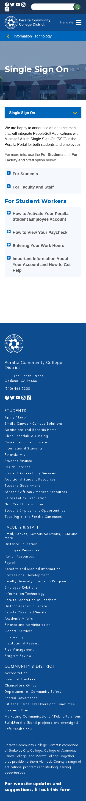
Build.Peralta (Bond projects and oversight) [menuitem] (41, 722)
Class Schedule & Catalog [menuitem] (26, 436)
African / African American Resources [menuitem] (36, 492)
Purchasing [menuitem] (14, 637)
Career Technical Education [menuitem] (27, 442)
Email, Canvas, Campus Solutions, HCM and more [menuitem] (41, 536)
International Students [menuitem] (24, 448)
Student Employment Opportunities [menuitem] (35, 510)
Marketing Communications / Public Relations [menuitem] (43, 716)
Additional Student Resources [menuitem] (30, 479)
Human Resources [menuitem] (19, 556)
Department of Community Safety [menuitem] (33, 691)
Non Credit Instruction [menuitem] (24, 504)
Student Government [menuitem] (22, 485)
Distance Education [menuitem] (21, 544)
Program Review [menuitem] (18, 656)
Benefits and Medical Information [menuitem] (33, 569)
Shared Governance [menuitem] (21, 698)
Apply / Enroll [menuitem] (16, 417)
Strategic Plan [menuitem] (16, 710)
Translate (66, 22)
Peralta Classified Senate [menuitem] (26, 612)
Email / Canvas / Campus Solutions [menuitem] (34, 423)
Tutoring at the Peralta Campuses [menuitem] (33, 516)
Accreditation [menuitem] (16, 673)
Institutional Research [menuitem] (23, 643)
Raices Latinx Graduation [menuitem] (26, 498)
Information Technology (33, 36)
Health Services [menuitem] (18, 467)
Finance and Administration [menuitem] (28, 624)
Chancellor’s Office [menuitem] (21, 685)
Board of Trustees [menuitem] (20, 679)
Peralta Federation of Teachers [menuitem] (31, 600)
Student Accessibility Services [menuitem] (30, 473)
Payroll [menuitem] (10, 562)
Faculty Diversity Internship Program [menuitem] (35, 581)
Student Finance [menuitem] (18, 461)
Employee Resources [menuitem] (22, 550)
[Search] (77, 7)
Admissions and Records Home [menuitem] (31, 430)
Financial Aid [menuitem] (15, 454)
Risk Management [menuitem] (19, 649)
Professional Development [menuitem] (27, 575)
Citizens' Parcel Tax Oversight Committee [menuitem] (40, 704)
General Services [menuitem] (19, 631)
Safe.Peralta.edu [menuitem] (18, 729)
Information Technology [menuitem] (25, 593)
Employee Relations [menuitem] (21, 587)
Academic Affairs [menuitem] (19, 618)
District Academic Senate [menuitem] (26, 606)
